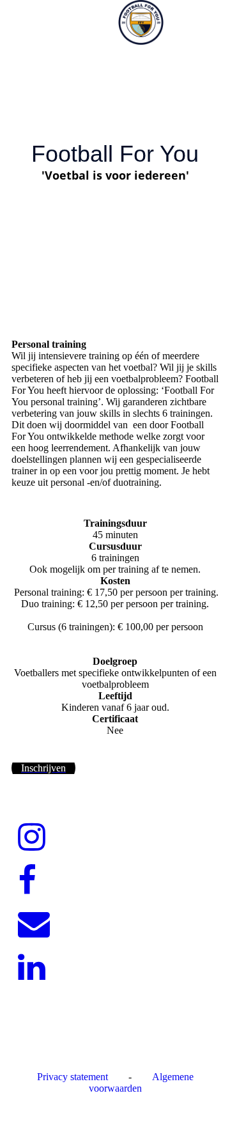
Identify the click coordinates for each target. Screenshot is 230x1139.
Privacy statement (72, 1076)
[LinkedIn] (31, 968)
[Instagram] (31, 837)
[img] (140, 22)
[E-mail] (34, 924)
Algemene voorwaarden (141, 1082)
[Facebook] (27, 881)
